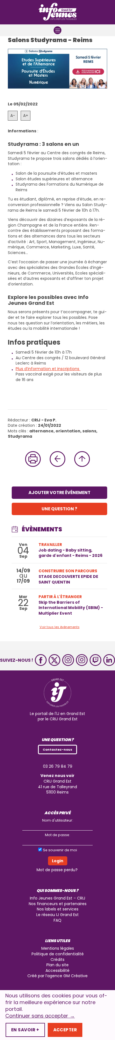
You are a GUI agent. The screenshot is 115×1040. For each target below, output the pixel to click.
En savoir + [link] (25, 1030)
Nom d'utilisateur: (57, 820)
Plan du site (57, 965)
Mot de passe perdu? (57, 870)
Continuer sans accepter (40, 1016)
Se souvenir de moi (60, 850)
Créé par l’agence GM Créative (57, 976)
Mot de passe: (57, 835)
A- (12, 115)
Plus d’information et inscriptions (48, 369)
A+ (25, 115)
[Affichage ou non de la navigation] (57, 30)
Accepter (65, 1030)
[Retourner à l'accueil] (57, 12)
